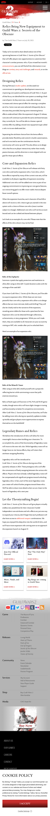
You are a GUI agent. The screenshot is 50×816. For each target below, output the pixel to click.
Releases (6, 637)
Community (8, 660)
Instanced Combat (27, 623)
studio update (21, 86)
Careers (8, 754)
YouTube (8, 607)
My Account (25, 678)
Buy (27, 693)
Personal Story (26, 628)
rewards (37, 69)
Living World (25, 637)
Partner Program (27, 671)
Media (5, 701)
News (16, 22)
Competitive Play (27, 631)
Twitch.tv (22, 607)
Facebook (13, 607)
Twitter (18, 607)
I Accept (25, 803)
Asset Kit (26, 702)
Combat (24, 620)
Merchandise (25, 695)
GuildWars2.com (10, 10)
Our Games (9, 747)
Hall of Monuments (28, 681)
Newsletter (25, 666)
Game (5, 614)
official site (6, 73)
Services (6, 677)
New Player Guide (27, 683)
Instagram (27, 607)
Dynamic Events (26, 626)
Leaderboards (25, 669)
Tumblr (32, 607)
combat (12, 69)
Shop (4, 692)
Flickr (37, 607)
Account (39, 2)
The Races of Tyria (27, 615)
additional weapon (23, 518)
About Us (8, 740)
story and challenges (23, 69)
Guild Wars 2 (7, 22)
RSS (42, 607)
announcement (8, 66)
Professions (25, 617)
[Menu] (45, 7)
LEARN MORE (8, 559)
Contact (8, 761)
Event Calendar (26, 663)
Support (30, 2)
